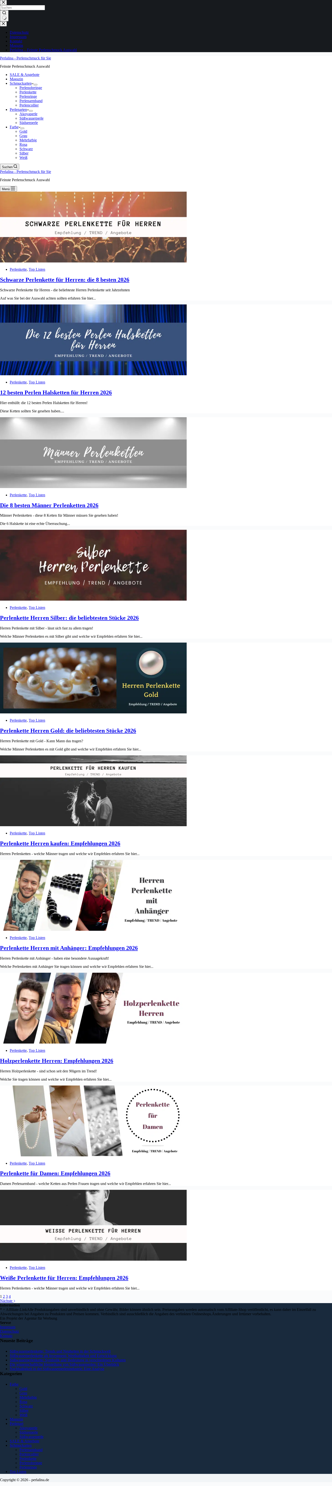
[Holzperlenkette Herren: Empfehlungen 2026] (93, 1042)
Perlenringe (28, 96)
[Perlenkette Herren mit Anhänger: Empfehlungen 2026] (93, 929)
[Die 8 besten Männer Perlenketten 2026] (93, 487)
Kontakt (6, 1336)
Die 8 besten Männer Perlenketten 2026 (49, 505)
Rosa (23, 144)
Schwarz (26, 149)
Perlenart (16, 1423)
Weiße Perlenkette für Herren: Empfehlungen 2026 (64, 1278)
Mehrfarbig (28, 140)
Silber (23, 153)
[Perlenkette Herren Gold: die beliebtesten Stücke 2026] (93, 712)
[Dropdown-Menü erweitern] (35, 84)
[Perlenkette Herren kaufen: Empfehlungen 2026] (93, 825)
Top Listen (37, 269)
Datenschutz (9, 1331)
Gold (23, 131)
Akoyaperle (28, 114)
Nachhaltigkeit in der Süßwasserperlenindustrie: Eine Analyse (57, 1369)
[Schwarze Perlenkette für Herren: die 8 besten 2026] (93, 261)
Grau (23, 136)
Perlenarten (18, 109)
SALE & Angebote (24, 75)
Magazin (16, 79)
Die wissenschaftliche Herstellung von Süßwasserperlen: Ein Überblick (64, 1364)
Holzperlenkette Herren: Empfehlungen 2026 (56, 1061)
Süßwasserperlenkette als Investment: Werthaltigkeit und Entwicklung (63, 1356)
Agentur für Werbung (40, 1318)
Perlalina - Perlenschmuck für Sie (25, 58)
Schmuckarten (21, 83)
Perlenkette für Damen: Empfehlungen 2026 (55, 1173)
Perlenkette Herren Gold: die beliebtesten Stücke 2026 (68, 730)
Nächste (6, 1301)
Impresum (7, 1327)
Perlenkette (27, 92)
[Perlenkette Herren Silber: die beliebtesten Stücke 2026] (93, 599)
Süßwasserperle (31, 118)
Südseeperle (28, 123)
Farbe (14, 127)
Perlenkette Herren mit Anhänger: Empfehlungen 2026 (69, 948)
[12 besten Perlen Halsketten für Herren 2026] (93, 374)
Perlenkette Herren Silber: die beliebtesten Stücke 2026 (69, 618)
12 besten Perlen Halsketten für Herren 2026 (56, 392)
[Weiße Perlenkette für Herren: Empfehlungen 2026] (93, 1259)
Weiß (23, 157)
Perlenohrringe (30, 88)
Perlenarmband (31, 101)
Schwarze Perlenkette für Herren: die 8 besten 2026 (64, 280)
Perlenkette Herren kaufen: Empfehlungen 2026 (60, 843)
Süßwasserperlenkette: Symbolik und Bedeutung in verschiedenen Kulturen (68, 1360)
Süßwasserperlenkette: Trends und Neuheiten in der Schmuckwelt (60, 1351)
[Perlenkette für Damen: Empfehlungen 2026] (93, 1155)
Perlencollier (29, 105)
